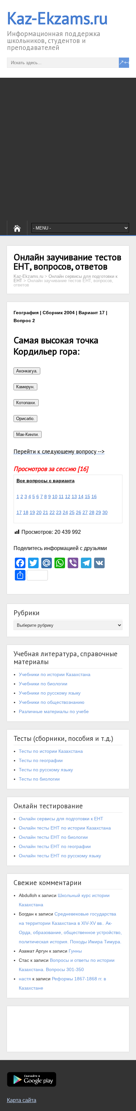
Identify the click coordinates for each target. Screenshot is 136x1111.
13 (74, 496)
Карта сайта (21, 1100)
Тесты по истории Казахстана (51, 751)
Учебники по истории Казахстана (54, 674)
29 (98, 512)
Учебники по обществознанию (52, 702)
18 (25, 512)
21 (45, 512)
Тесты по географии (41, 760)
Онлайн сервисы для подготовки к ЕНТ (61, 818)
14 (81, 496)
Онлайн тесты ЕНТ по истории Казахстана (65, 828)
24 (65, 512)
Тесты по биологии (39, 779)
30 (105, 512)
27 (85, 512)
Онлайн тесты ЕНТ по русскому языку (60, 855)
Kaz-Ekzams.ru (57, 18)
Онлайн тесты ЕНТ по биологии (53, 837)
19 (32, 512)
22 (52, 512)
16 (94, 496)
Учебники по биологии (43, 683)
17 (19, 512)
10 (54, 496)
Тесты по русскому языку (46, 769)
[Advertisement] (68, 149)
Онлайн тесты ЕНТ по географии (55, 846)
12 (67, 496)
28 (91, 512)
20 (39, 512)
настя (25, 978)
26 (78, 512)
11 (61, 496)
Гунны (75, 951)
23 (58, 512)
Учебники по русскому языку (50, 693)
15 (87, 496)
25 (72, 512)
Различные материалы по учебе (54, 711)
